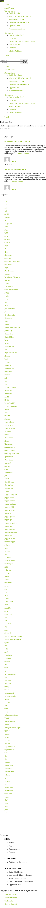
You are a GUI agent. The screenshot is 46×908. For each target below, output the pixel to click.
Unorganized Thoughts (12, 728)
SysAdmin (8, 658)
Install (6, 55)
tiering (6, 699)
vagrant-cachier (9, 746)
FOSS (6, 293)
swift (6, 652)
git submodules (9, 315)
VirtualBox (8, 769)
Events (6, 5)
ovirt (6, 469)
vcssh (6, 753)
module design (9, 428)
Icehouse (7, 362)
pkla (5, 476)
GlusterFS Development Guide (21, 881)
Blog (6, 230)
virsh (6, 759)
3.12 (6, 198)
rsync (6, 595)
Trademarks (8, 901)
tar (5, 671)
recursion (7, 573)
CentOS (7, 242)
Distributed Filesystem (12, 277)
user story (7, 740)
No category (8, 444)
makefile (7, 416)
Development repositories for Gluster (22, 41)
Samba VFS (8, 602)
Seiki (6, 620)
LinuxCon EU (9, 403)
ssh (5, 646)
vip (5, 756)
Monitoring (8, 431)
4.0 (5, 211)
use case (7, 734)
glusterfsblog (9, 337)
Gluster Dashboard (15, 51)
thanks (6, 690)
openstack (8, 466)
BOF (6, 233)
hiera (6, 350)
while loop (8, 794)
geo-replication (9, 309)
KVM (6, 397)
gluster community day (12, 328)
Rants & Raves (9, 561)
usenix (6, 737)
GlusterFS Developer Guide (19, 23)
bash (6, 227)
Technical (7, 680)
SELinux (7, 624)
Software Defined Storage (13, 636)
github (6, 321)
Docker (7, 280)
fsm (5, 302)
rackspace (7, 551)
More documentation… (17, 29)
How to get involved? (16, 35)
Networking (8, 438)
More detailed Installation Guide (20, 16)
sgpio (6, 630)
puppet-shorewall (10, 532)
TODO (7, 702)
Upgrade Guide (14, 26)
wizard (6, 797)
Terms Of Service (10, 895)
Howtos (7, 356)
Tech (6, 677)
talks (6, 668)
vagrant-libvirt (9, 750)
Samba (6, 598)
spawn (6, 643)
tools (6, 706)
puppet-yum (8, 535)
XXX (6, 803)
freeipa (6, 296)
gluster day (8, 331)
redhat (6, 576)
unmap (6, 724)
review (6, 586)
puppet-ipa (8, 520)
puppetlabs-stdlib (10, 539)
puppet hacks (9, 498)
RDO (6, 567)
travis (6, 712)
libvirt (6, 400)
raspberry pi (8, 564)
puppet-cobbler (9, 507)
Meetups (7, 419)
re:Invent (7, 570)
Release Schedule (15, 45)
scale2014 (8, 608)
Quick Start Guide (15, 13)
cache (6, 236)
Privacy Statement (10, 898)
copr (6, 268)
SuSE (6, 649)
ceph (6, 246)
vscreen (7, 781)
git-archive (8, 318)
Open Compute (9, 450)
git (5, 312)
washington (8, 787)
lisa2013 (7, 409)
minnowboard (9, 422)
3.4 (5, 202)
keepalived (8, 391)
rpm (5, 592)
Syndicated (8, 655)
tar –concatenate (10, 674)
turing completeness (11, 715)
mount (6, 435)
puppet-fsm (8, 513)
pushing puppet (9, 542)
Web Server (8, 791)
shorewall (7, 633)
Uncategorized (9, 721)
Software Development (12, 639)
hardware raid (9, 346)
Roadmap (12, 48)
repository (8, 583)
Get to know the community (19, 862)
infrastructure (9, 368)
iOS (5, 378)
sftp (5, 627)
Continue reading (24, 154)
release (6, 580)
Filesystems (8, 287)
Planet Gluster (9, 8)
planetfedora (8, 485)
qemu (6, 548)
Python (6, 545)
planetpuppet (9, 488)
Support (12, 852)
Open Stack (8, 460)
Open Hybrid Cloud (11, 454)
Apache (7, 217)
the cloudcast (9, 693)
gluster (6, 324)
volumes (7, 775)
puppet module (9, 501)
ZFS (6, 813)
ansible (6, 214)
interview (7, 375)
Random (7, 557)
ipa (5, 381)
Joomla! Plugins (10, 387)
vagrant (7, 743)
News (6, 441)
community (8, 258)
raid (5, 554)
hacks (6, 343)
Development (9, 271)
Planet (6, 479)
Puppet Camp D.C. (11, 494)
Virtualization (9, 772)
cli (5, 249)
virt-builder (8, 762)
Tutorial (7, 718)
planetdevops (9, 482)
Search (24, 60)
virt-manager (8, 765)
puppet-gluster (9, 517)
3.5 (5, 205)
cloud (6, 252)
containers (8, 265)
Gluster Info (8, 334)
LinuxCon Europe (10, 406)
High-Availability (10, 353)
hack (6, 340)
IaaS (6, 359)
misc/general (8, 425)
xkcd (6, 800)
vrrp (5, 778)
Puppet (6, 491)
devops (6, 274)
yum (6, 809)
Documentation (9, 11)
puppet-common (10, 510)
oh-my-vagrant (9, 447)
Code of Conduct (10, 904)
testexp (6, 687)
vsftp (6, 784)
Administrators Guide (16, 19)
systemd (7, 661)
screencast (8, 614)
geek (6, 305)
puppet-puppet (9, 529)
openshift (7, 463)
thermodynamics (10, 696)
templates (7, 683)
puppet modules (10, 504)
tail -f (6, 665)
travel (6, 709)
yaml (6, 806)
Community (8, 33)
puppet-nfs (8, 526)
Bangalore (8, 224)
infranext (7, 365)
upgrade (7, 731)
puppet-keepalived (10, 523)
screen (6, 611)
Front (6, 299)
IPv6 (6, 384)
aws (5, 220)
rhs (5, 589)
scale (6, 605)
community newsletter (12, 261)
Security (7, 617)
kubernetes (8, 394)
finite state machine (11, 290)
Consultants (13, 38)
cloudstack (8, 255)
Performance (8, 472)
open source (8, 457)
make (6, 413)
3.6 (5, 208)
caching (7, 239)
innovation (8, 372)
